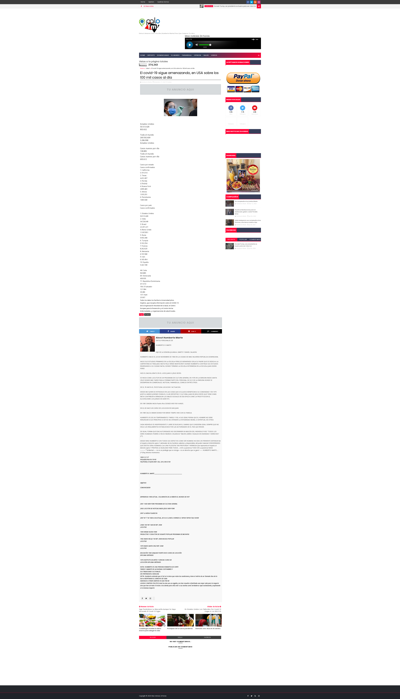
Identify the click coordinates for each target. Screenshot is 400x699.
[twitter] (251, 2)
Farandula (187, 55)
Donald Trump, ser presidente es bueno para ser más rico (205, 6)
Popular (243, 239)
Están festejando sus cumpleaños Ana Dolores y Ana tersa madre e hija (248, 221)
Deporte (151, 55)
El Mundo (175, 55)
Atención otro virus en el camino (207, 628)
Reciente (231, 239)
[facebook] (247, 2)
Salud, (170, 82)
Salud (206, 55)
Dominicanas (163, 55)
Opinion (151, 2)
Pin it (193, 331)
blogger (153, 637)
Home (143, 2)
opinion (197, 55)
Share (172, 331)
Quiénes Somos (163, 2)
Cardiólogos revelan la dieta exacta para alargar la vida (150, 629)
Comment (214, 331)
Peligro (237, 6)
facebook (207, 637)
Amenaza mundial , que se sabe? (253, 6)
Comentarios (255, 239)
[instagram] (258, 2)
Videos (214, 55)
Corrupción (179, 6)
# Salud (147, 314)
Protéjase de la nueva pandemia (180, 628)
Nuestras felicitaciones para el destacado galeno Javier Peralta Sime (246, 212)
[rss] (255, 2)
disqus (180, 637)
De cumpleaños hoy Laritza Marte (246, 201)
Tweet (152, 331)
